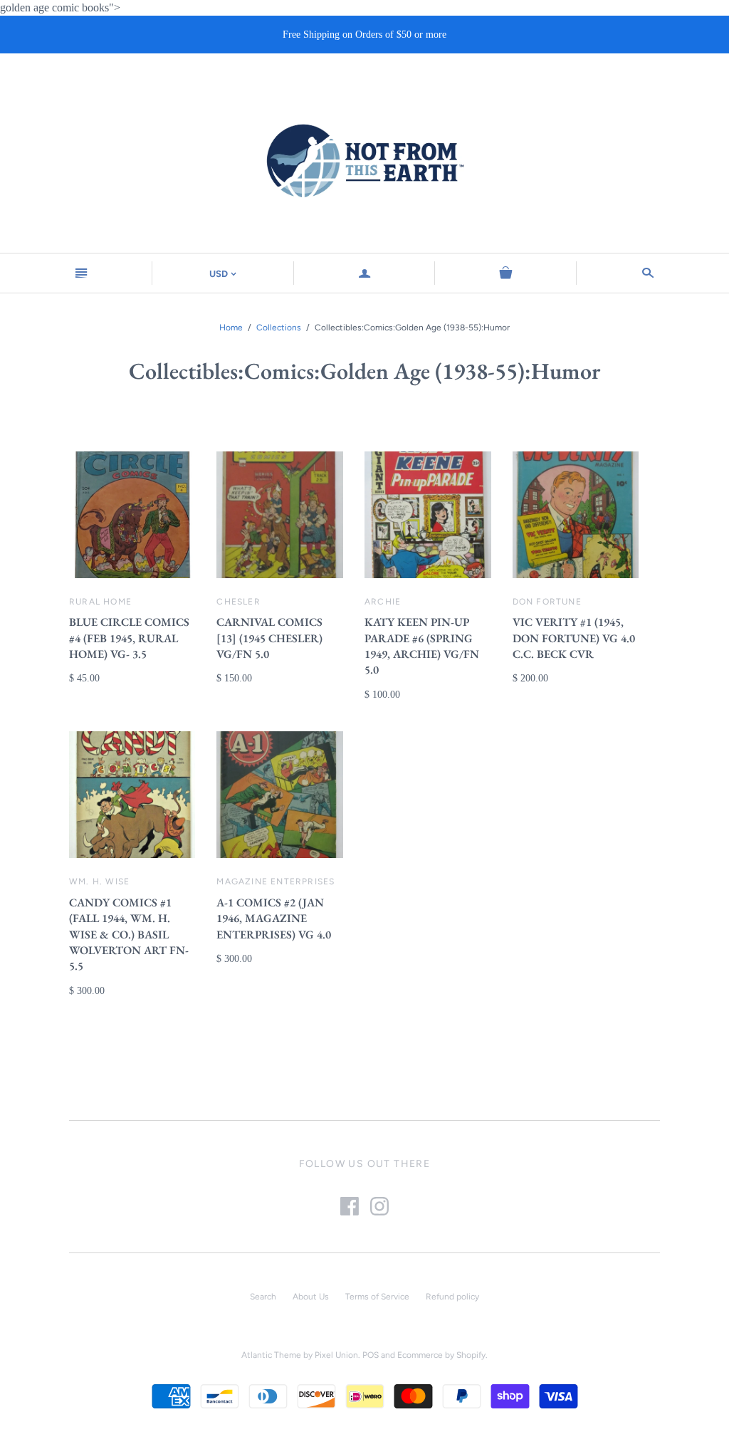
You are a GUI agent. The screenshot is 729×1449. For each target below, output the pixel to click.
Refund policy (452, 1297)
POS (370, 1355)
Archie (382, 602)
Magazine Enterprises (275, 881)
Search (263, 1297)
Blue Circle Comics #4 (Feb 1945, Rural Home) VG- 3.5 (129, 637)
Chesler (238, 602)
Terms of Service (377, 1297)
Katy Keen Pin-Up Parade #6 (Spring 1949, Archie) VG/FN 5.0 (421, 645)
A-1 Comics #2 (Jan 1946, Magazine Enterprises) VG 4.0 (273, 918)
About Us (311, 1297)
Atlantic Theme (271, 1355)
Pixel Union (336, 1355)
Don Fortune (547, 602)
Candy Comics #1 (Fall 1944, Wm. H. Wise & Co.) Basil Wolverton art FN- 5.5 (129, 934)
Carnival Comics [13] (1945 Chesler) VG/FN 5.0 (269, 637)
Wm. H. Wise (99, 881)
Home (231, 328)
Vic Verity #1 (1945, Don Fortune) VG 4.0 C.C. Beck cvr (574, 637)
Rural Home (100, 602)
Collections (278, 328)
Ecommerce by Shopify (441, 1355)
